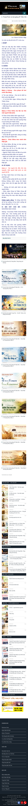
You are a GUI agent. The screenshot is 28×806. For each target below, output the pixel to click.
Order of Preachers (6, 733)
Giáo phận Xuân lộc (6, 751)
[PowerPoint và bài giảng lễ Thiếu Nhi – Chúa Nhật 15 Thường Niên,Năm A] (14, 458)
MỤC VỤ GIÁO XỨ (7, 546)
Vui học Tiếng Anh (5, 788)
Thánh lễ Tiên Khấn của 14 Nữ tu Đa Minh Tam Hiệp (17, 655)
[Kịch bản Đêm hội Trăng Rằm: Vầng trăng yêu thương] (14, 252)
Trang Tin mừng (5, 786)
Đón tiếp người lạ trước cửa (15, 517)
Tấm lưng (11, 613)
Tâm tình (5, 603)
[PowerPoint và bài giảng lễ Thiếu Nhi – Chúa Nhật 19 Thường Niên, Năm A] (14, 355)
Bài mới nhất (6, 482)
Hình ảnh (9, 636)
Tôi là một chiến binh (14, 584)
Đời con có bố (12, 631)
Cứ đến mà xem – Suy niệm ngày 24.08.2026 (16, 494)
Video (4, 636)
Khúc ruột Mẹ (12, 590)
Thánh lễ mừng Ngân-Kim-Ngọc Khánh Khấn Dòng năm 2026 (16, 649)
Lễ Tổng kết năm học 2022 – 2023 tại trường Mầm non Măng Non (17, 678)
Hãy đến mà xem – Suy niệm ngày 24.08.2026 (17, 506)
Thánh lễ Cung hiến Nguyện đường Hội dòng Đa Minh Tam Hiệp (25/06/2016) (17, 662)
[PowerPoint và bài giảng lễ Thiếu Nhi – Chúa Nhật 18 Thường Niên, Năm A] (14, 381)
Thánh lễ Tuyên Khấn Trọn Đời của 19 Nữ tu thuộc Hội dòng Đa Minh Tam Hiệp (17, 598)
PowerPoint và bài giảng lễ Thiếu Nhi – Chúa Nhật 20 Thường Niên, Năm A (17, 570)
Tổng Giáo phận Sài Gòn (7, 765)
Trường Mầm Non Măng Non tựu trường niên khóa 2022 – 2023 (16, 684)
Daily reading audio (6, 774)
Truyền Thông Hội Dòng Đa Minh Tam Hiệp (16, 804)
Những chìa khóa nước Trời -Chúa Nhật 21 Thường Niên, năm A (16, 542)
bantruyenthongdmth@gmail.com (14, 801)
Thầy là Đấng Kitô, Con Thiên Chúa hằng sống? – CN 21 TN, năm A (17, 524)
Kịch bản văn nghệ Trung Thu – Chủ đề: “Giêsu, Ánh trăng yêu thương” (17, 563)
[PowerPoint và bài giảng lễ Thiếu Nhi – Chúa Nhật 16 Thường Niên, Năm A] (14, 432)
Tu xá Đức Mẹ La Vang (6, 741)
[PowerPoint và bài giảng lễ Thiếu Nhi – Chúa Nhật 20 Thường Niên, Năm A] (14, 329)
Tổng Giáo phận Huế (6, 762)
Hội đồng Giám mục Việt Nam (8, 753)
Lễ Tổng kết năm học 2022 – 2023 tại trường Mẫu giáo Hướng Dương (17, 672)
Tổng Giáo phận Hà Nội (6, 759)
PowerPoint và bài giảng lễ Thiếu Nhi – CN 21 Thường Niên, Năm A (17, 557)
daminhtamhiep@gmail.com (10, 800)
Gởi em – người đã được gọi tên (16, 607)
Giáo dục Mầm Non (7, 667)
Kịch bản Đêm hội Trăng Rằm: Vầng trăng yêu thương (17, 536)
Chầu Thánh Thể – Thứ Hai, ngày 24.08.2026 (16, 487)
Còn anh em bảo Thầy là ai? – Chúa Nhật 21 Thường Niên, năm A (17, 530)
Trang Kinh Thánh (5, 780)
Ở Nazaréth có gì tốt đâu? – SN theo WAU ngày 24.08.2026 (17, 500)
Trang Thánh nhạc (5, 783)
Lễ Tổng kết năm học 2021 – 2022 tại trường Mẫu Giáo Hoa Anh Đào (17, 690)
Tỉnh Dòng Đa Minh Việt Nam (8, 736)
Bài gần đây (14, 482)
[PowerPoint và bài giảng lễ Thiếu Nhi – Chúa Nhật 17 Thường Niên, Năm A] (14, 407)
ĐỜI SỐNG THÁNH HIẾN (8, 574)
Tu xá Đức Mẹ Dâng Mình (7, 739)
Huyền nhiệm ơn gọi (13, 603)
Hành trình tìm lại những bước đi (16, 578)
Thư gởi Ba (11, 619)
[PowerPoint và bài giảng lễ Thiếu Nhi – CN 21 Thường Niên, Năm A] (14, 277)
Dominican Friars (5, 727)
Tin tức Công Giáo (5, 756)
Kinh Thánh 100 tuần (6, 777)
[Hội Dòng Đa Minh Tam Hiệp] (14, 6)
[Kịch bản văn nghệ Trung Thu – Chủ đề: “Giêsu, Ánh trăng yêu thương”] (14, 303)
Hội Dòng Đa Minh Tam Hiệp (16, 802)
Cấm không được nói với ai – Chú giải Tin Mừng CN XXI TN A (17, 512)
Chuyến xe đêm (12, 625)
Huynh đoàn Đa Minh (6, 730)
